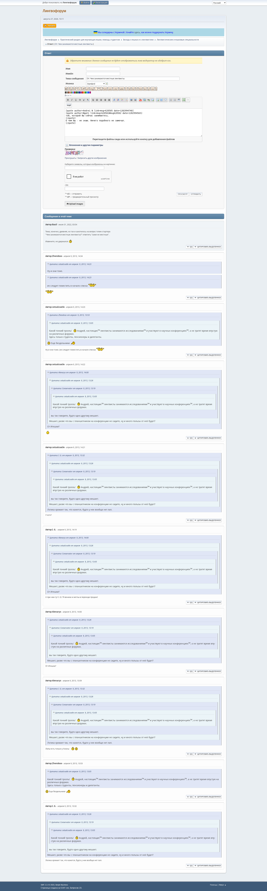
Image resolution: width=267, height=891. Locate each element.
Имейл (69, 73)
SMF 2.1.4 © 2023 (47, 885)
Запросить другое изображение (92, 158)
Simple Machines (61, 885)
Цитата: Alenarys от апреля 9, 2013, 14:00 (69, 372)
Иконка (70, 83)
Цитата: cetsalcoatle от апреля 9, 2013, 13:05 (72, 323)
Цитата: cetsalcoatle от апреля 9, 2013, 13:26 (72, 380)
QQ (191, 247)
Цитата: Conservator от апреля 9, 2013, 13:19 (74, 388)
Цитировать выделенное (209, 247)
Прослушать (70, 158)
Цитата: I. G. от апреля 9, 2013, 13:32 (67, 455)
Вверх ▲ (222, 885)
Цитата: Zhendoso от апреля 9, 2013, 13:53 (70, 315)
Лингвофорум (54, 11)
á (65, 95)
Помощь (213, 885)
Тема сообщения (75, 78)
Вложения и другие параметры (86, 145)
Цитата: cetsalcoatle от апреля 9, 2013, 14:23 (70, 264)
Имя (68, 68)
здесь (137, 32)
